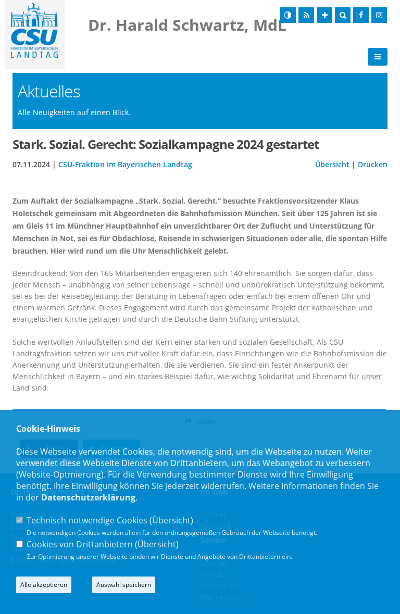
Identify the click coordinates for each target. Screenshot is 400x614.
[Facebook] (361, 15)
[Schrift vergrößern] (324, 15)
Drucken (373, 164)
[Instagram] (379, 15)
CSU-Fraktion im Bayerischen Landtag (125, 164)
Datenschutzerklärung (88, 497)
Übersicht (332, 164)
